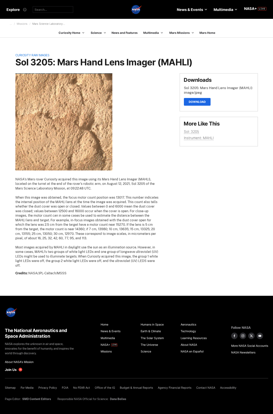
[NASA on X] (251, 336)
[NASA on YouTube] (260, 336)
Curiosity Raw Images (32, 55)
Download (197, 101)
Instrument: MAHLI (199, 138)
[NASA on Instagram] (243, 336)
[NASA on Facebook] (234, 336)
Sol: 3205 (191, 132)
